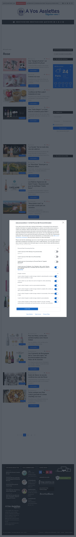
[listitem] (38, 248)
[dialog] (38, 268)
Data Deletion (29, 314)
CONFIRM (27, 308)
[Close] (63, 223)
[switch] (56, 252)
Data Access (38, 314)
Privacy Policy (46, 314)
